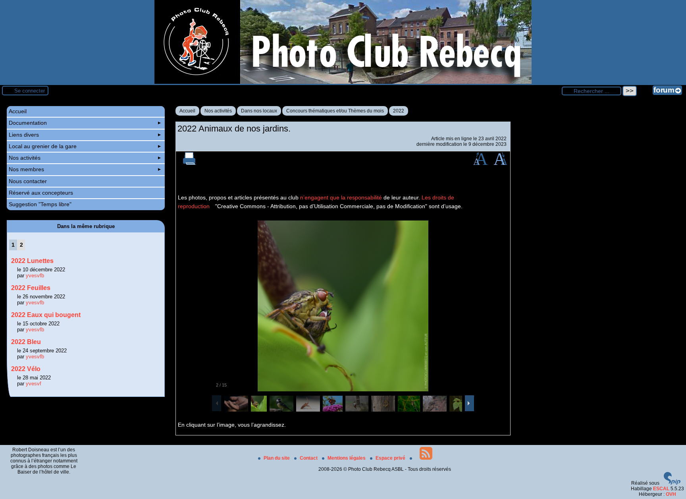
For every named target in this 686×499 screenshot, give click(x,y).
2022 (398, 111)
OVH (671, 494)
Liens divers (24, 135)
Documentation (28, 123)
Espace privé (391, 458)
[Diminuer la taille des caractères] (500, 163)
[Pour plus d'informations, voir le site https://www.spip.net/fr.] (672, 483)
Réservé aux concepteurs (41, 193)
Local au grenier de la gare (43, 146)
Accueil (187, 111)
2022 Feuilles (30, 287)
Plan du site (277, 458)
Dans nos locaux (259, 111)
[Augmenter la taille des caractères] (480, 163)
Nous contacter (28, 181)
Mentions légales (347, 458)
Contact (309, 458)
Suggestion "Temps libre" (40, 204)
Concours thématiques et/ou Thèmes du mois (335, 111)
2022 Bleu (26, 341)
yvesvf (33, 384)
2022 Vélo (25, 369)
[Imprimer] (189, 163)
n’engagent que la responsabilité (341, 197)
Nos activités (218, 111)
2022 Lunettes (32, 260)
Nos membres (26, 169)
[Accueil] (343, 82)
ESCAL (661, 488)
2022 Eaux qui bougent (46, 314)
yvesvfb (35, 276)
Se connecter (29, 91)
